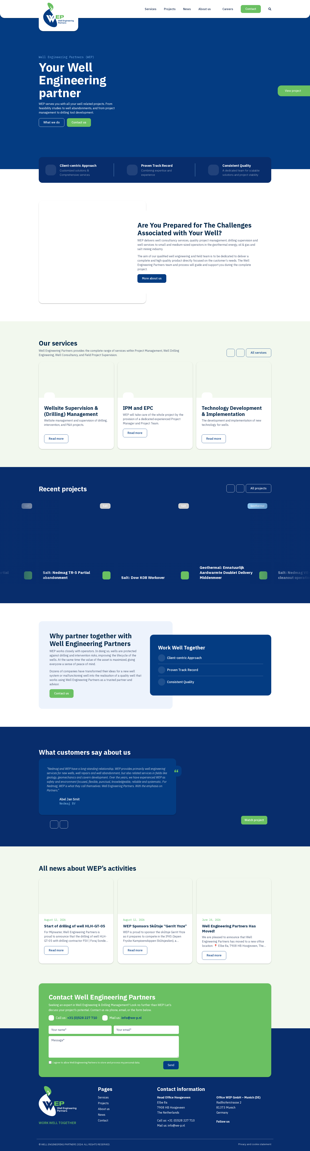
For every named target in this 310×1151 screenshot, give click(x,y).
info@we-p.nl (131, 1018)
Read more (56, 438)
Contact (250, 9)
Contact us (79, 122)
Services (150, 9)
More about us (152, 278)
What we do (51, 122)
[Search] (269, 9)
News (187, 9)
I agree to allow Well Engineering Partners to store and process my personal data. (96, 1062)
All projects (258, 488)
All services (259, 352)
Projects (170, 9)
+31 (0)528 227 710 (82, 1018)
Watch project (254, 820)
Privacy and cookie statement (254, 1144)
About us (204, 9)
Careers (227, 9)
